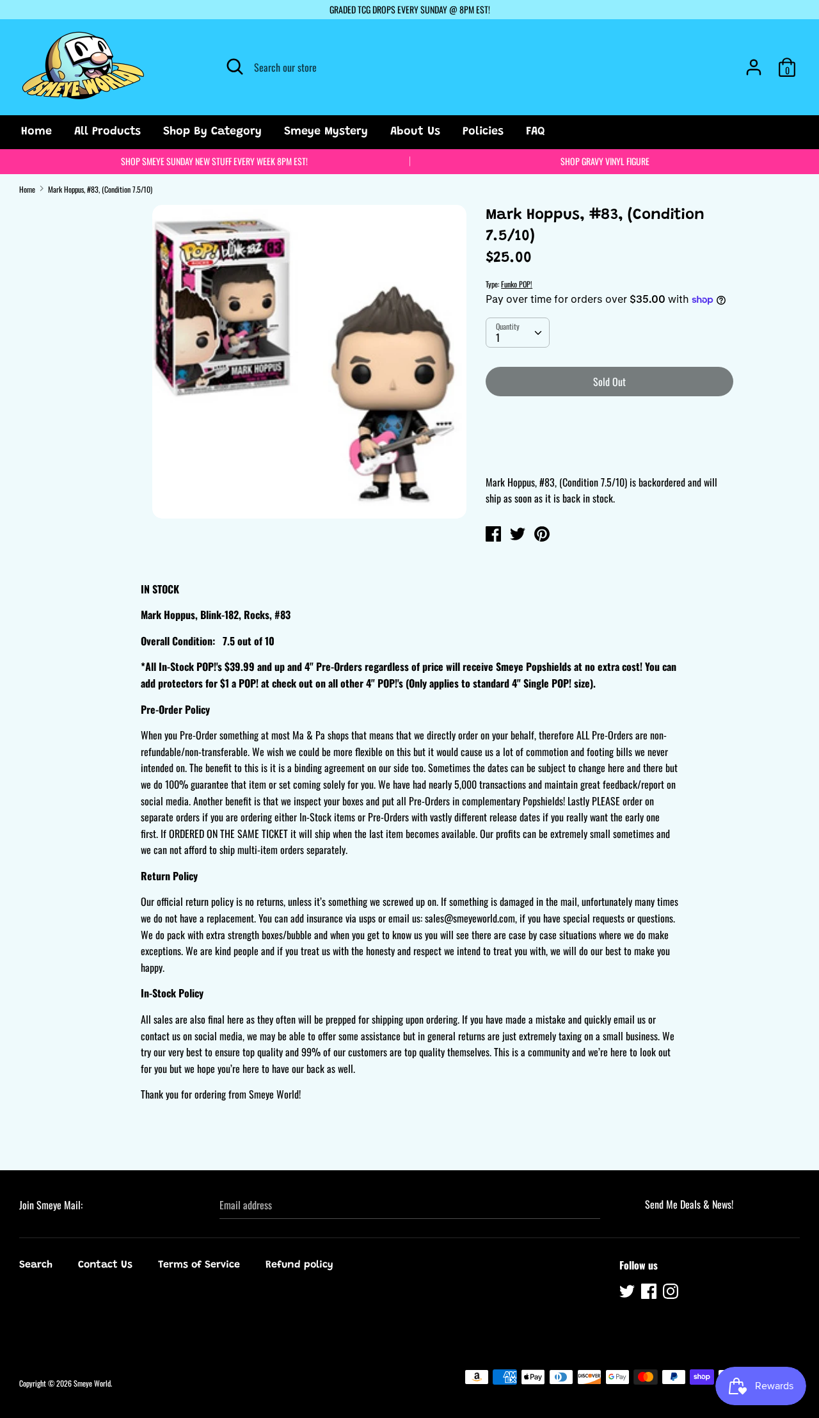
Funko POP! (516, 283)
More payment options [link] (609, 450)
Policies (483, 132)
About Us (415, 132)
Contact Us (105, 1265)
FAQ (535, 132)
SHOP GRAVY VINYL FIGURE (605, 161)
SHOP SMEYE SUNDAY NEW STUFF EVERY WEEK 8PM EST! (214, 161)
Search (35, 1265)
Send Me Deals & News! (689, 1204)
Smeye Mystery (326, 132)
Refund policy (299, 1265)
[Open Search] (235, 66)
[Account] (754, 62)
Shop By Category (212, 132)
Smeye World (92, 1383)
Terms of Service (199, 1265)
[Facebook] (650, 1293)
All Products (107, 132)
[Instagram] (672, 1293)
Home (36, 132)
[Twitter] (628, 1293)
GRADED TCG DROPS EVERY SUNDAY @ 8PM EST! (410, 9)
